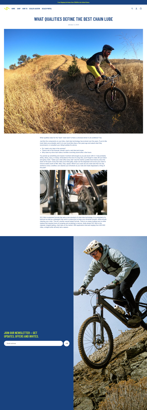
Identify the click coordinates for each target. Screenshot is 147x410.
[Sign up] (67, 343)
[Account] (136, 8)
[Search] (132, 8)
